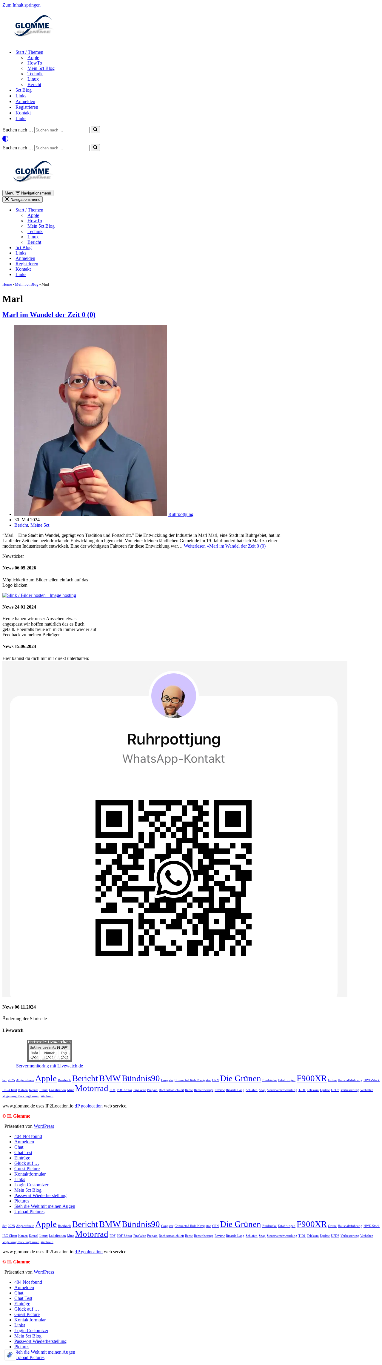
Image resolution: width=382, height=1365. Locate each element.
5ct (4, 1080)
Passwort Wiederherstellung (40, 1195)
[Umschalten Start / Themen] (104, 210)
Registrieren (27, 107)
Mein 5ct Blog (41, 68)
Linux (33, 79)
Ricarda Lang (235, 1090)
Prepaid (152, 1090)
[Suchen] (95, 129)
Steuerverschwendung (282, 1090)
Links (21, 95)
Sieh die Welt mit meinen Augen (44, 1206)
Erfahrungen (286, 1080)
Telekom (313, 1090)
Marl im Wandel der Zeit (49, 314)
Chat (18, 1147)
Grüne (332, 1080)
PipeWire (139, 1090)
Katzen (23, 1090)
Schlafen (252, 1090)
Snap (262, 1090)
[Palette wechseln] (191, 139)
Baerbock (64, 1080)
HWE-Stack (371, 1080)
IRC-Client (9, 1090)
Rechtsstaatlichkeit (171, 1090)
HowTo (34, 62)
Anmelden (25, 101)
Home (7, 284)
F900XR (312, 1078)
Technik (35, 73)
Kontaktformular (30, 1173)
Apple (33, 57)
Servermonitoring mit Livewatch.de (49, 1065)
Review (220, 1090)
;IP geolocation (89, 1105)
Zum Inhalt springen (21, 4)
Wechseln (47, 1096)
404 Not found (28, 1136)
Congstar (167, 1080)
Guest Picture (27, 1168)
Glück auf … (26, 1163)
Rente (189, 1090)
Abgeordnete (25, 1080)
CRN (215, 1080)
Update (325, 1090)
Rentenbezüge (203, 1090)
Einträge (22, 1157)
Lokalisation (57, 1090)
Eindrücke (269, 1080)
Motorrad (91, 1088)
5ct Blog (24, 90)
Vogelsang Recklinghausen (20, 1096)
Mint (70, 1090)
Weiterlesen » (225, 546)
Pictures (21, 1200)
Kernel (33, 1090)
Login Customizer (31, 1184)
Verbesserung (350, 1090)
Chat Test (23, 1152)
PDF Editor (124, 1090)
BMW (110, 1078)
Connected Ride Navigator (193, 1080)
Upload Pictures (29, 1211)
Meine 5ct (39, 525)
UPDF (335, 1090)
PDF (112, 1090)
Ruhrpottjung (180, 514)
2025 (11, 1080)
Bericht (34, 84)
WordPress (44, 1126)
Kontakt (23, 112)
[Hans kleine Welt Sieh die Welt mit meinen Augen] (32, 41)
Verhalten (366, 1090)
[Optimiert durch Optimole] (10, 1355)
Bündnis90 (141, 1078)
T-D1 (302, 1090)
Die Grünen (240, 1078)
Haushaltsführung (350, 1080)
